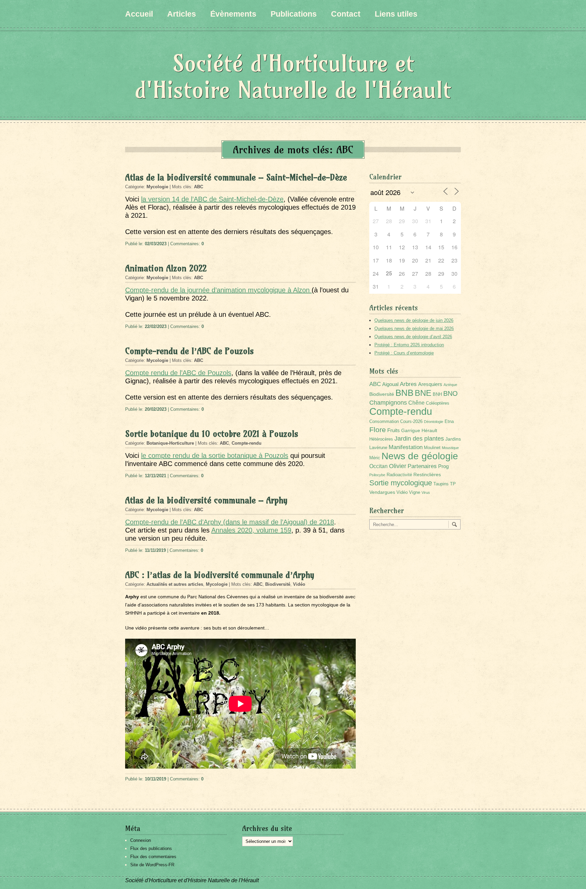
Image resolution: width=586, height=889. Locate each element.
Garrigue (410, 430)
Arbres (408, 384)
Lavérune (378, 447)
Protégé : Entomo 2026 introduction (409, 344)
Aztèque (450, 385)
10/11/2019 (155, 778)
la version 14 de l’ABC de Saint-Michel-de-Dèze (212, 199)
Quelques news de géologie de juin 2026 (413, 320)
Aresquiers (430, 384)
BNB (404, 393)
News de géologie (420, 455)
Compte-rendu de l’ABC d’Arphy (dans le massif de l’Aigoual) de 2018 (229, 522)
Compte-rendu (246, 443)
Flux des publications (151, 848)
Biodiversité (277, 584)
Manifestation (406, 447)
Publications (294, 13)
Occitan (378, 466)
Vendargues (382, 492)
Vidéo (299, 584)
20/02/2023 (156, 409)
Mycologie (157, 186)
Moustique (450, 448)
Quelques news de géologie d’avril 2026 (413, 336)
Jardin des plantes (419, 438)
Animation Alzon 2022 (166, 268)
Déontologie (433, 422)
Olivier (397, 465)
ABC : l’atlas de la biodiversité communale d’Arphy (219, 574)
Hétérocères (381, 439)
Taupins (441, 484)
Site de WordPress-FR (152, 864)
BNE (423, 393)
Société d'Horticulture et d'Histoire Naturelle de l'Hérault (293, 76)
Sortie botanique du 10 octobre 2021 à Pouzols (211, 433)
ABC (198, 186)
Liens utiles (396, 13)
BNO (450, 393)
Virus (426, 492)
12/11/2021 (155, 475)
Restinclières (427, 474)
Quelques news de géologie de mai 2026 (414, 328)
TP (453, 484)
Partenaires (422, 466)
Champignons (388, 402)
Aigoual (390, 384)
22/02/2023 (156, 326)
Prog (443, 466)
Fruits (393, 430)
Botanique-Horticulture (170, 443)
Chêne (416, 403)
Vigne (414, 492)
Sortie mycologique (400, 483)
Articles (181, 13)
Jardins (453, 439)
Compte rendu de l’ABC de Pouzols (178, 372)
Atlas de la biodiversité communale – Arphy (206, 500)
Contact (345, 13)
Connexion (140, 840)
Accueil (139, 13)
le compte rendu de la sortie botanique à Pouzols (214, 455)
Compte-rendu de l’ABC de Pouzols (189, 351)
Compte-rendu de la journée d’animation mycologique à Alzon (218, 290)
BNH (437, 394)
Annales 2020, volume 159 (251, 530)
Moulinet (432, 447)
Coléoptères (437, 403)
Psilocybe (377, 475)
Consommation (384, 421)
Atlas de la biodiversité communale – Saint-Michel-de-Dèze (236, 177)
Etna (449, 421)
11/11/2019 (155, 550)
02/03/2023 (156, 243)
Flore (377, 430)
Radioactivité (399, 474)
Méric (374, 458)
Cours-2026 (411, 421)
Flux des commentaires (153, 856)
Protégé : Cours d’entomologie (404, 352)
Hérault (429, 430)
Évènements (233, 13)
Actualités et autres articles (174, 584)
